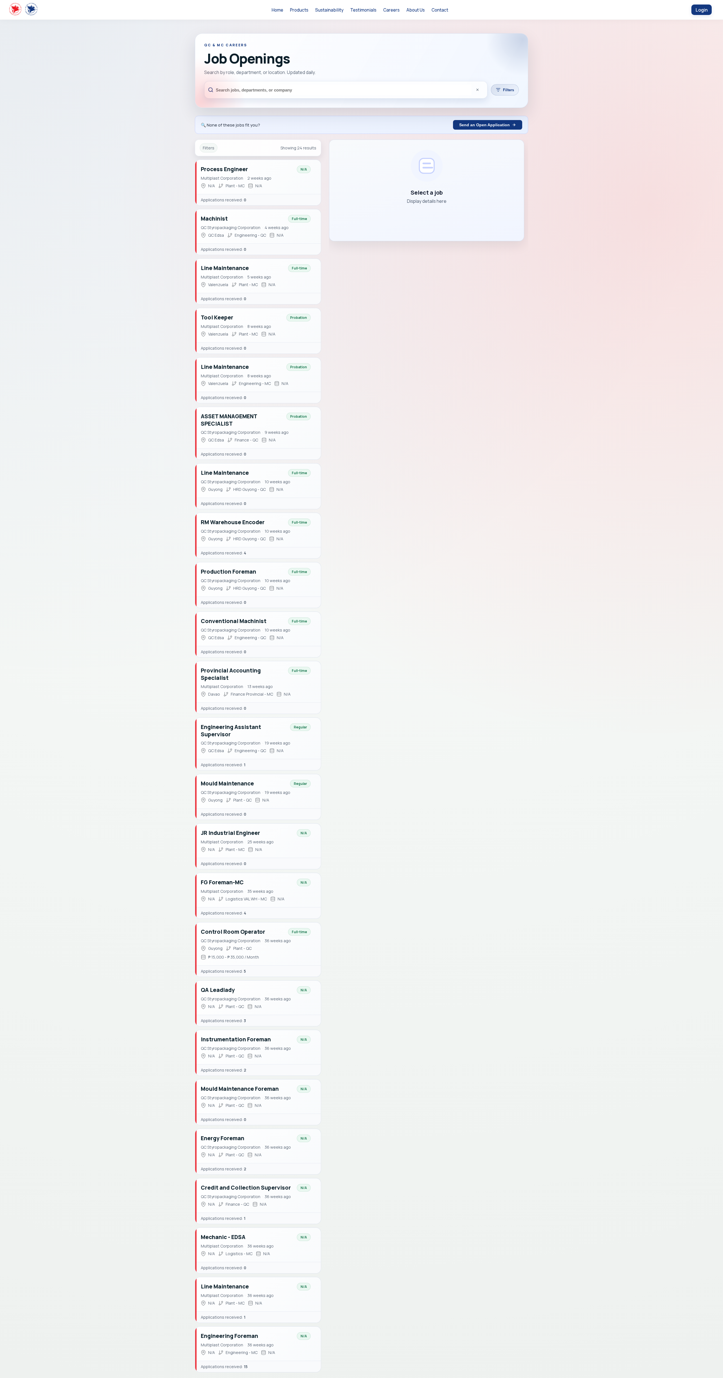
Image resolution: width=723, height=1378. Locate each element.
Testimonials (363, 10)
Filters (508, 90)
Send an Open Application (484, 125)
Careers (391, 10)
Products (299, 10)
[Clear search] (477, 90)
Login (702, 10)
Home (277, 10)
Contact (440, 10)
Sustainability (329, 10)
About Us (415, 10)
